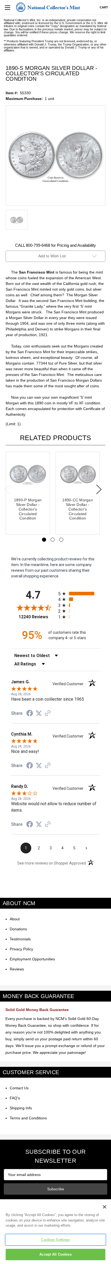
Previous (7, 489)
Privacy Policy (21, 949)
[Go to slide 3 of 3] (61, 540)
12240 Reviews (37, 616)
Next (98, 489)
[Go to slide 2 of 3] (53, 540)
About (15, 919)
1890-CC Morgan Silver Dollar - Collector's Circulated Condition (77, 509)
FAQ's (15, 1098)
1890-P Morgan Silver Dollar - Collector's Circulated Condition (27, 509)
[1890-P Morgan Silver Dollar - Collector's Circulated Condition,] (28, 474)
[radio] (79, 593)
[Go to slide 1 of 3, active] (44, 540)
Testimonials (20, 939)
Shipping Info (21, 1108)
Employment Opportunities (32, 959)
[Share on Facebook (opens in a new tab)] (29, 714)
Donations (18, 929)
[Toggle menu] (7, 7)
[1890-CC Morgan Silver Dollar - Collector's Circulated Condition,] (77, 474)
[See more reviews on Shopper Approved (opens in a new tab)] (48, 713)
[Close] (104, 1207)
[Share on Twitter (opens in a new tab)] (39, 713)
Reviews (17, 969)
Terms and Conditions (28, 1118)
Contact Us (19, 1088)
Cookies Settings (55, 1240)
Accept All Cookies (55, 1254)
